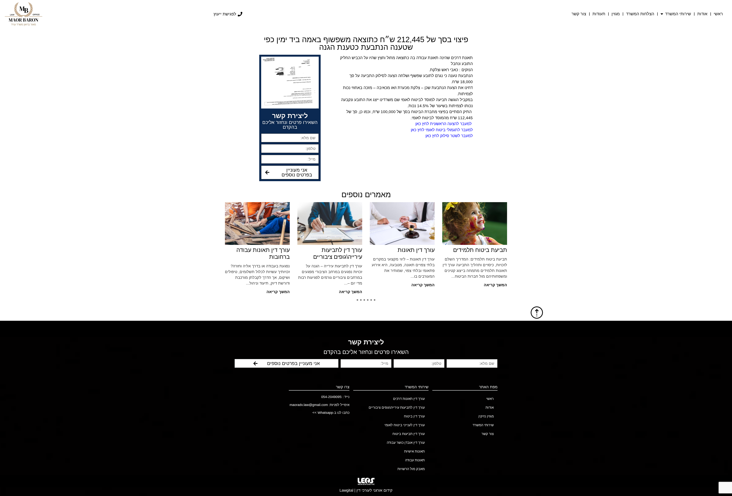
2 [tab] (371, 300)
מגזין (616, 13)
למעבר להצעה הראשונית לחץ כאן (443, 123)
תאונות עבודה (415, 460)
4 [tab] (364, 300)
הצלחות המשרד (640, 13)
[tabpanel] (419, 246)
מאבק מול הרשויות (411, 469)
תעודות (598, 13)
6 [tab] (357, 300)
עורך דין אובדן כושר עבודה (406, 443)
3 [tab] (367, 300)
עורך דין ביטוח (414, 416)
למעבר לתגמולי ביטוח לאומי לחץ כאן (442, 130)
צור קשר (578, 13)
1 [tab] (374, 300)
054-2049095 (331, 397)
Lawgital (346, 490)
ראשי (718, 13)
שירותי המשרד (678, 13)
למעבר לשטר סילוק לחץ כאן (449, 135)
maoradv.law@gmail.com (309, 405)
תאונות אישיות (414, 451)
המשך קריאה (439, 285)
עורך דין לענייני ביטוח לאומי (404, 425)
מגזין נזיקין (486, 416)
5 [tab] (361, 300)
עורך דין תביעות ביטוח (408, 434)
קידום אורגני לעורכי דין (374, 490)
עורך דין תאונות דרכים (409, 399)
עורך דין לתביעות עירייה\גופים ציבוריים (397, 407)
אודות (702, 13)
